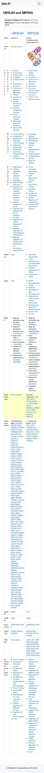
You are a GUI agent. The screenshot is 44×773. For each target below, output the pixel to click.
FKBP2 (13, 480)
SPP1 (19, 574)
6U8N (28, 644)
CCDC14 (14, 447)
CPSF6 (19, 456)
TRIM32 (19, 590)
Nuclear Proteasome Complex (17, 103)
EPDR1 (17, 473)
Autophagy (17, 180)
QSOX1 (13, 544)
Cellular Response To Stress (17, 204)
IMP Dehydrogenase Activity (34, 149)
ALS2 (37, 397)
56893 (13, 612)
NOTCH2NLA (15, 517)
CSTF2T (14, 460)
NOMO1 (14, 515)
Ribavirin (32, 287)
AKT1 (28, 425)
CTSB (13, 462)
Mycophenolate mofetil (34, 284)
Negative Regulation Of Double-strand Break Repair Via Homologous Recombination (18, 243)
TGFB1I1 (14, 583)
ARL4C (13, 430)
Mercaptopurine (34, 294)
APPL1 (32, 399)
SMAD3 (21, 568)
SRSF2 (18, 577)
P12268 (29, 635)
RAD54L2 (29, 414)
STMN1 (19, 579)
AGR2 (19, 425)
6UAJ (33, 648)
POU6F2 (35, 434)
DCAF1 (29, 405)
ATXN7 (34, 401)
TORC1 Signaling (32, 739)
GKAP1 (18, 487)
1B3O (28, 640)
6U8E (36, 642)
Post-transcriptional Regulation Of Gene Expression (33, 703)
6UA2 (33, 646)
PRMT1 (33, 410)
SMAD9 (13, 570)
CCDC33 (20, 447)
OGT (38, 432)
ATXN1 (20, 432)
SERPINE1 (15, 563)
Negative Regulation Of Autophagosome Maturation (18, 231)
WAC (16, 599)
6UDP (33, 651)
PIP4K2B (14, 533)
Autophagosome (18, 80)
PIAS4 (28, 434)
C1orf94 (13, 436)
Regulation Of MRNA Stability (34, 671)
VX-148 (31, 314)
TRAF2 (20, 588)
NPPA (19, 520)
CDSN (17, 451)
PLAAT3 (21, 533)
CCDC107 (14, 440)
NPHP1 (13, 520)
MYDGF (21, 511)
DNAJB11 (19, 467)
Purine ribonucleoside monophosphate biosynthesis (34, 262)
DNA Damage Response (18, 183)
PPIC (17, 537)
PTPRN (13, 541)
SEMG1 (13, 561)
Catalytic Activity (32, 144)
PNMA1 (20, 535)
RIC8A (13, 548)
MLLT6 (13, 509)
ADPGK (13, 425)
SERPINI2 (14, 568)
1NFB (37, 640)
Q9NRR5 (14, 633)
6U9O (28, 646)
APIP (33, 425)
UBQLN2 (14, 594)
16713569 (33, 20)
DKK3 (19, 465)
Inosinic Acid (33, 311)
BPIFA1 (18, 434)
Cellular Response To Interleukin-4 (33, 199)
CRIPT (13, 458)
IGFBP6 (19, 493)
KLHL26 (21, 500)
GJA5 (22, 484)
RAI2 (12, 546)
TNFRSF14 (15, 585)
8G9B (33, 655)
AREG (22, 427)
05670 (13, 618)
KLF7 (28, 410)
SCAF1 (13, 557)
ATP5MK (14, 432)
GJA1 (17, 484)
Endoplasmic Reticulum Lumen (17, 663)
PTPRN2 (20, 541)
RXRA (20, 555)
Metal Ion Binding (32, 161)
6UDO (28, 651)
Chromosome (17, 75)
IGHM (13, 495)
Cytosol (15, 95)
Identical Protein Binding (18, 157)
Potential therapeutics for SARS (34, 270)
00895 (28, 618)
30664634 (16, 324)
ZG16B (17, 605)
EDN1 (22, 469)
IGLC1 (18, 495)
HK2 (16, 491)
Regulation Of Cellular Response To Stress (18, 222)
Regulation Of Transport (18, 673)
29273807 (16, 340)
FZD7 (13, 482)
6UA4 (37, 646)
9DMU (37, 655)
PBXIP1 (14, 524)
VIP (12, 599)
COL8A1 (20, 454)
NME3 (18, 513)
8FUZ (38, 653)
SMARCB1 (15, 572)
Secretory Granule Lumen (34, 89)
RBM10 (17, 546)
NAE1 (13, 513)
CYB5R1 (19, 462)
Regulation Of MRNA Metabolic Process (33, 713)
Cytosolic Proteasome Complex (17, 110)
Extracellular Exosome (33, 93)
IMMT (13, 498)
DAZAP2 (14, 465)
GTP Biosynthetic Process (33, 184)
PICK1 (13, 530)
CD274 (18, 449)
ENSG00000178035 (32, 625)
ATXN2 (28, 401)
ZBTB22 (20, 601)
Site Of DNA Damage (17, 128)
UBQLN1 (18, 592)
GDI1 (13, 484)
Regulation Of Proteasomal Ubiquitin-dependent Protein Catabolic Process (18, 193)
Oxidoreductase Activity (34, 157)
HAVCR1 (19, 489)
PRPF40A (14, 539)
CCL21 (13, 449)
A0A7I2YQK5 (31, 631)
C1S (27, 403)
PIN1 (18, 530)
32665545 (32, 342)
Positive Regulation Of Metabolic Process (18, 706)
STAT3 (28, 436)
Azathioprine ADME (33, 275)
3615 (28, 612)
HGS (12, 491)
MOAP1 (19, 509)
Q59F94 (20, 631)
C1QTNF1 (20, 436)
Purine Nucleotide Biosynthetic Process (33, 170)
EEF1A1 (14, 471)
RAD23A (20, 544)
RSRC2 (18, 552)
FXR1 (36, 430)
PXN (34, 412)
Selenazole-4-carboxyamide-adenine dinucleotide (34, 299)
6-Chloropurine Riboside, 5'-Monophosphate (34, 307)
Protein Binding (18, 134)
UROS (19, 596)
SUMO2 (34, 436)
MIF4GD (19, 506)
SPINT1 (13, 574)
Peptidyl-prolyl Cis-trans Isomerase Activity (18, 697)
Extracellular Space (17, 691)
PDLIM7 (14, 528)
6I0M (28, 642)
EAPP (17, 469)
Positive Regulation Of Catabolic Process (33, 746)
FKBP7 (19, 480)
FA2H (13, 478)
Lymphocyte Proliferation (33, 194)
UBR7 (20, 594)
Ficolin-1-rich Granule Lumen (34, 98)
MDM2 (17, 504)
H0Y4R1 (36, 633)
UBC (12, 592)
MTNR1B (14, 511)
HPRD (32, 22)
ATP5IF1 (19, 430)
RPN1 (13, 552)
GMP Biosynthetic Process (33, 178)
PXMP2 (29, 412)
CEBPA (29, 427)
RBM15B (29, 416)
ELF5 (13, 473)
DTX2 (13, 469)
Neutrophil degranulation (33, 255)
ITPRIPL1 (14, 500)
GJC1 (13, 487)
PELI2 (19, 528)
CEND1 (13, 454)
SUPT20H (14, 581)
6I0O (32, 642)
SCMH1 (18, 559)
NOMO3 (20, 515)
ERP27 (13, 476)
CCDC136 (14, 445)
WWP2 (20, 599)
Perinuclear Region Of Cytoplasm (17, 123)
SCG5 (13, 559)
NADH (31, 281)
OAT (17, 522)
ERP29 (18, 476)
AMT (28, 399)
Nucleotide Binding (32, 135)
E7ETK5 (29, 633)
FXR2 (28, 432)
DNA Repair (17, 167)
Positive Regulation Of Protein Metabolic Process (33, 663)
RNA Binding (33, 141)
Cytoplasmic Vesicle (17, 98)
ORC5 (21, 522)
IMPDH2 (33, 33)
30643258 (16, 353)
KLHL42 (13, 502)
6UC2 (37, 648)
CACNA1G (14, 438)
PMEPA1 (14, 535)
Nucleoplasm (17, 73)
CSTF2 (18, 458)
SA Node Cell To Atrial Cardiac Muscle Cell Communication (18, 681)
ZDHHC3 (14, 603)
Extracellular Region (33, 71)
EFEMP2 (20, 471)
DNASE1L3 (30, 408)
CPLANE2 (30, 430)
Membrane (32, 86)
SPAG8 (21, 572)
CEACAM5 (34, 403)
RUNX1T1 (14, 555)
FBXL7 (37, 408)
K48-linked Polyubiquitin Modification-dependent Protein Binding (18, 149)
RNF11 (18, 548)
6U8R (33, 644)
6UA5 (28, 648)
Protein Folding (18, 688)
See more (14, 719)
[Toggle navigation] (39, 3)
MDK (12, 504)
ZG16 (13, 605)
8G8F (28, 655)
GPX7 (13, 489)
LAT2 (19, 502)
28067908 (17, 344)
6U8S (37, 644)
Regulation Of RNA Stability (33, 720)
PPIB (13, 537)
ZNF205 (13, 607)
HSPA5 (13, 493)
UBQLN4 (17, 33)
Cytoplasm (17, 77)
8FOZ (33, 653)
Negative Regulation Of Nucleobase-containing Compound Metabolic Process (33, 690)
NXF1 (13, 522)
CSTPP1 (20, 460)
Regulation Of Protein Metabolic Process (33, 678)
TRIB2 (13, 590)
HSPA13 (21, 491)
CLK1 (34, 427)
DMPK (13, 467)
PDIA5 (19, 526)
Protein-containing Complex (16, 116)
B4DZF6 (14, 631)
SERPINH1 (15, 566)
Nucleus (16, 70)
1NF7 (33, 640)
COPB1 (13, 456)
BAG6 (13, 434)
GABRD (18, 482)
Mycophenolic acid (33, 290)
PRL (20, 537)
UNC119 (14, 596)
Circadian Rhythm (32, 190)
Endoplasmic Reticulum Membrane (17, 90)
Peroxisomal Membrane (33, 80)
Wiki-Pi (6, 3)
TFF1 (20, 581)
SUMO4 (29, 438)
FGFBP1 (18, 478)
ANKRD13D (15, 427)
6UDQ (28, 653)
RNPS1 (13, 550)
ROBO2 (19, 550)
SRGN (13, 577)
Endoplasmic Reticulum (17, 85)
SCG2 (18, 557)
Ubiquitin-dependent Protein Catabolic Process (16, 173)
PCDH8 (13, 526)
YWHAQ (14, 601)
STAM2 (13, 579)
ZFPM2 (20, 603)
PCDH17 (20, 524)
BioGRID (18, 22)
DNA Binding (33, 138)
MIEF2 (13, 506)
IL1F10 (33, 432)
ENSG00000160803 (17, 625)
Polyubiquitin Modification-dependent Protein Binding (18, 139)
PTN (20, 539)
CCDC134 (14, 443)
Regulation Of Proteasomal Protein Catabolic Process (18, 213)
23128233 (16, 360)
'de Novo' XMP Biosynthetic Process (34, 206)
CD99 (13, 451)
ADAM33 (19, 423)
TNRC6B (14, 588)
